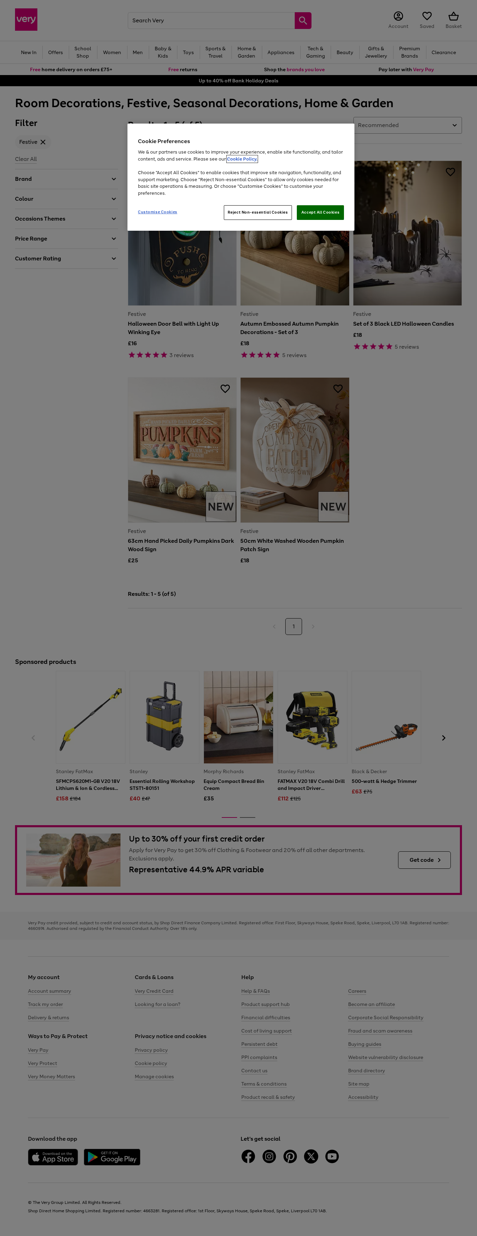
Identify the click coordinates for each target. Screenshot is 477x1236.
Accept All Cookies (320, 212)
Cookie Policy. (242, 159)
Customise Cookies (157, 212)
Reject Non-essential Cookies (258, 212)
